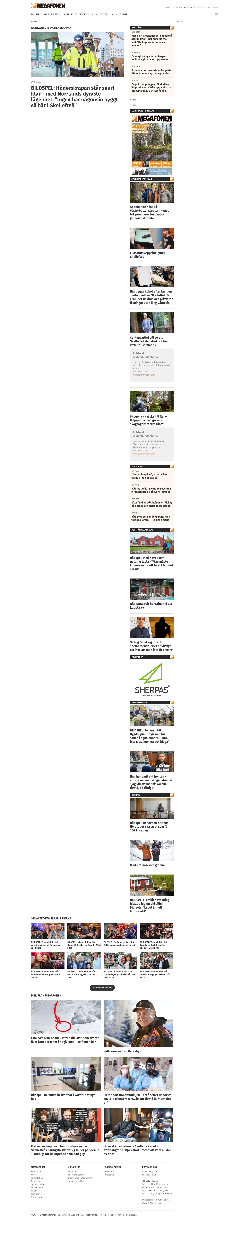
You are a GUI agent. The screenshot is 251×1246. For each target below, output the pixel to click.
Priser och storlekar (77, 1175)
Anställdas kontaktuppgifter (155, 1190)
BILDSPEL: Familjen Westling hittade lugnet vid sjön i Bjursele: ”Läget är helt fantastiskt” (149, 905)
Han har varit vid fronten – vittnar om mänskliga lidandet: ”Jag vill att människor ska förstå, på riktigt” (151, 782)
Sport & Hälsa (88, 14)
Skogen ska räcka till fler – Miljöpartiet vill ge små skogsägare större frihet (148, 420)
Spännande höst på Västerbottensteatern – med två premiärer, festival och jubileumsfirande (150, 212)
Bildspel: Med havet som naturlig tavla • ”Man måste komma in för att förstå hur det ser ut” (151, 563)
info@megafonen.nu (158, 1187)
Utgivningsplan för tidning (80, 1178)
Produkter (72, 1171)
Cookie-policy (107, 1215)
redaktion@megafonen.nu (159, 1184)
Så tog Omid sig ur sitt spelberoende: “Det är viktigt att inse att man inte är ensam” (151, 646)
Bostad (104, 14)
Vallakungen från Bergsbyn (122, 1051)
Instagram (109, 1175)
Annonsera (171, 7)
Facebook (109, 1171)
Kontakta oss (212, 7)
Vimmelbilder (120, 14)
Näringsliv (70, 14)
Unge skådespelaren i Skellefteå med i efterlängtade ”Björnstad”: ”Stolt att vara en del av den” (137, 1150)
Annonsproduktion (76, 1181)
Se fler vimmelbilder (102, 987)
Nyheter (36, 14)
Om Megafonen (196, 7)
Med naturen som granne (147, 865)
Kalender (35, 1191)
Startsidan (36, 1171)
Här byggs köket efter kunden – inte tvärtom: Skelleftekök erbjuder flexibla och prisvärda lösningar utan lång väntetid (151, 297)
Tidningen (183, 7)
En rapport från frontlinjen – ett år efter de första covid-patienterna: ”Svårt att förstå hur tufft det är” (138, 1099)
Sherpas (132, 1215)
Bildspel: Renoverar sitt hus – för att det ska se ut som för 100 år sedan (150, 826)
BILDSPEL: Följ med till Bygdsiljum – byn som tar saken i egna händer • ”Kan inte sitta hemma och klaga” (149, 736)
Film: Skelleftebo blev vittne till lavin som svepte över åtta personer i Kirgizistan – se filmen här (65, 1040)
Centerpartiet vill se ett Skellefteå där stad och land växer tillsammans (150, 341)
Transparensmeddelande (144, 374)
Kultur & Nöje (52, 14)
